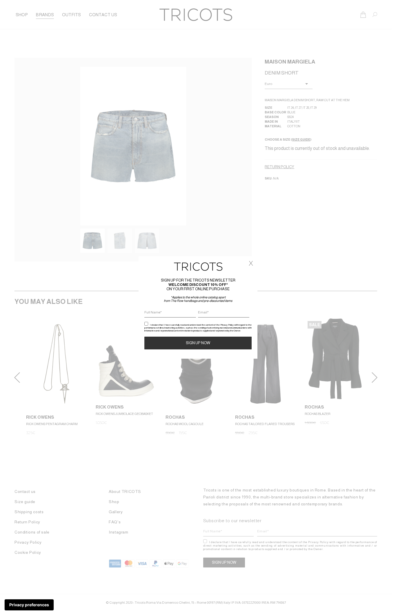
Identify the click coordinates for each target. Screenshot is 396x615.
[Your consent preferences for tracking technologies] (29, 604)
